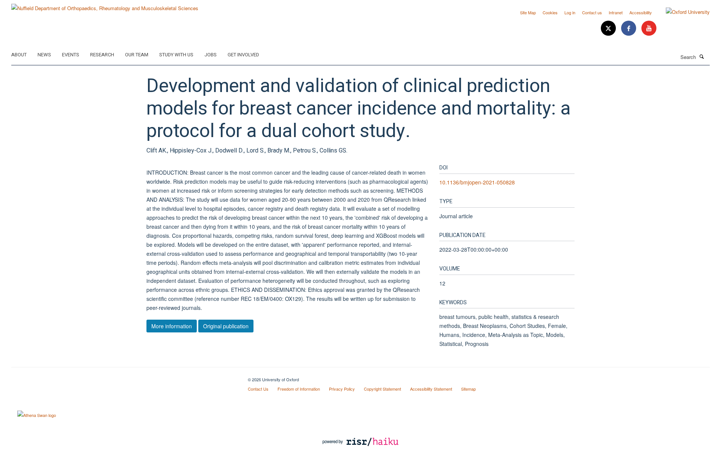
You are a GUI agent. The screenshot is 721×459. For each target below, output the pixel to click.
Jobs (210, 54)
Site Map (528, 12)
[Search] (702, 56)
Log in (569, 12)
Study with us (176, 54)
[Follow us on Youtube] (648, 28)
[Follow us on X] (609, 28)
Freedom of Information (299, 389)
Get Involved (243, 54)
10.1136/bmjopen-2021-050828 (477, 182)
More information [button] (171, 326)
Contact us (592, 12)
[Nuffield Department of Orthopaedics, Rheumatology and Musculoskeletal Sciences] (104, 5)
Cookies (550, 12)
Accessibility (640, 12)
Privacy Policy (342, 389)
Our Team (136, 54)
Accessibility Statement (431, 389)
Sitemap (468, 389)
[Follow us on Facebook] (629, 28)
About (19, 54)
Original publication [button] (226, 326)
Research (102, 54)
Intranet (616, 12)
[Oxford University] (682, 12)
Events (70, 54)
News (44, 54)
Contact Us (258, 389)
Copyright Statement (382, 389)
